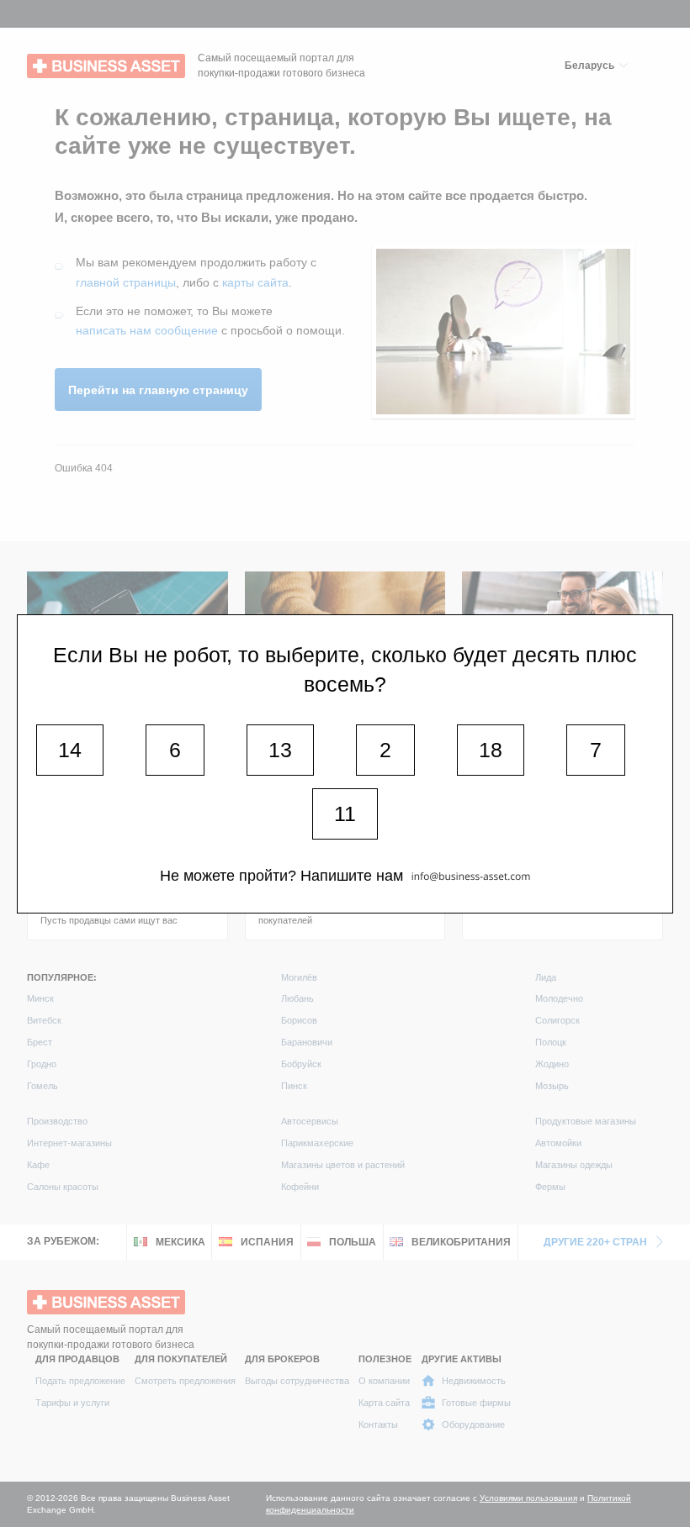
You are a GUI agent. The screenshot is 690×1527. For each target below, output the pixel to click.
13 (280, 749)
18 (490, 749)
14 (70, 749)
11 (345, 813)
